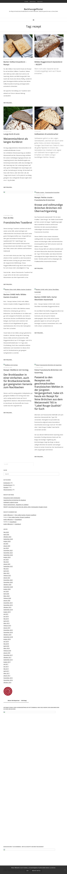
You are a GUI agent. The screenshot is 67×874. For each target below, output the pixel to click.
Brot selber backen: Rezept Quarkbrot (25, 515)
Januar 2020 (6, 600)
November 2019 (8, 605)
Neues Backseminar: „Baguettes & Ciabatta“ (16, 504)
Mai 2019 (6, 619)
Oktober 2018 (7, 634)
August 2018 (7, 639)
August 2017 (7, 662)
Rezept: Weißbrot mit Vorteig (15, 370)
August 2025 (7, 541)
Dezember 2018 (8, 630)
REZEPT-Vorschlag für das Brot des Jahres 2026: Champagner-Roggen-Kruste (25, 507)
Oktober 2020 (7, 584)
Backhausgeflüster (33, 9)
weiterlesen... (8, 103)
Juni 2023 (6, 559)
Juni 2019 (6, 616)
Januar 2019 (6, 628)
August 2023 (7, 557)
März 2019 (6, 623)
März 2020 (6, 596)
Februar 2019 (7, 625)
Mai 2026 (6, 532)
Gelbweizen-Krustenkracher (46, 134)
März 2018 (6, 648)
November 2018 (8, 632)
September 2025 (8, 539)
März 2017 (6, 673)
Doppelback (18, 519)
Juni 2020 (6, 591)
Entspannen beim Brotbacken (11, 498)
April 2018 (6, 646)
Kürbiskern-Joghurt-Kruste (10, 502)
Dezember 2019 (8, 603)
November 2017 (8, 655)
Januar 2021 (6, 578)
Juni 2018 (6, 641)
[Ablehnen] (65, 870)
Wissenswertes (7, 489)
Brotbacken (6, 483)
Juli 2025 (5, 543)
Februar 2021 (7, 575)
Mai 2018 (6, 644)
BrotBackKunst (7, 485)
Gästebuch (18, 524)
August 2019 (7, 612)
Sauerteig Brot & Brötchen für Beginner (14, 500)
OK (27, 870)
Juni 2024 (6, 548)
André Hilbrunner (8, 515)
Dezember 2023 (8, 550)
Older (6, 464)
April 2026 (6, 534)
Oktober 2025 (7, 537)
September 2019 (8, 609)
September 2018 (8, 637)
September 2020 (8, 587)
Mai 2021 (6, 568)
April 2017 (6, 671)
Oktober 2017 (7, 657)
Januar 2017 (6, 675)
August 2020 (7, 589)
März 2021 (6, 573)
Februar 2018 (7, 650)
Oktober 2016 (7, 682)
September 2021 (8, 566)
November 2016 (8, 680)
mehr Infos (36, 870)
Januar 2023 (6, 564)
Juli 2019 (5, 614)
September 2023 (8, 555)
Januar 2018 (6, 653)
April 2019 (6, 621)
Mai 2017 (6, 669)
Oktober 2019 (7, 607)
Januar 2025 (6, 546)
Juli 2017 (5, 664)
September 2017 (8, 660)
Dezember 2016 (8, 678)
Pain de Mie (8, 218)
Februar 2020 (7, 598)
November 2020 (8, 582)
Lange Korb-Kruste (11, 134)
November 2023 (8, 553)
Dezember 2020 (8, 580)
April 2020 (6, 593)
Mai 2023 (6, 562)
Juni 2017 (6, 666)
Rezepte (5, 487)
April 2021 (6, 571)
